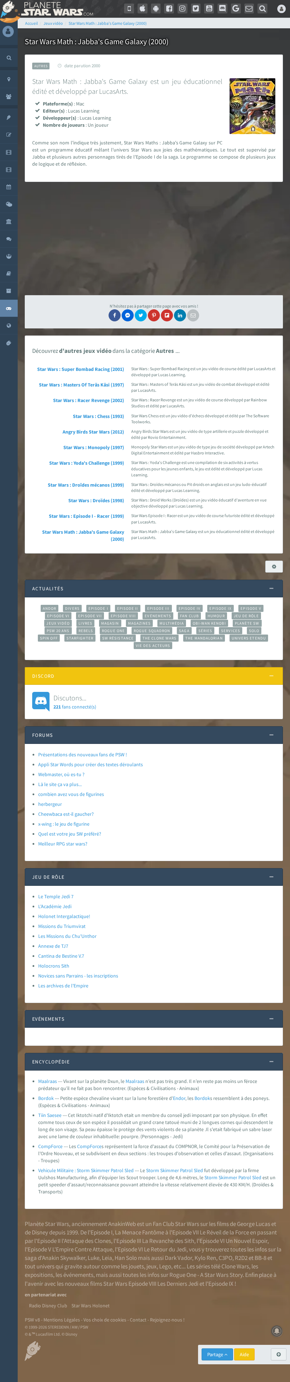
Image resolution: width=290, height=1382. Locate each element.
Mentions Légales (62, 1320)
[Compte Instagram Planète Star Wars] (182, 8)
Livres (85, 623)
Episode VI (58, 615)
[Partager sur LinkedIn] (180, 315)
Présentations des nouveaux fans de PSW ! (82, 754)
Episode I (98, 608)
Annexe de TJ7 (53, 946)
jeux (151, 1266)
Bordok (46, 1098)
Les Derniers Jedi (177, 1284)
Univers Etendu (249, 638)
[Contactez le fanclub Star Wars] (249, 8)
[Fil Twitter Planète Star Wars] (196, 8)
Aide (244, 1354)
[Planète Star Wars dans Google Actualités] (236, 8)
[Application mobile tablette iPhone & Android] (129, 8)
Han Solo (126, 1258)
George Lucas (253, 1224)
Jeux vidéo (58, 623)
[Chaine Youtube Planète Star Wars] (209, 8)
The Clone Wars (159, 638)
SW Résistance (118, 638)
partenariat (43, 1294)
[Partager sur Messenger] (128, 315)
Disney (40, 1232)
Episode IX (220, 608)
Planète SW (247, 623)
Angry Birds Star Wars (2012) (93, 432)
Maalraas (47, 1081)
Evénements (158, 615)
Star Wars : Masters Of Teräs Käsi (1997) (81, 385)
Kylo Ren (205, 1258)
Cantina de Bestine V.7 (61, 956)
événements (78, 1275)
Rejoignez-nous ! (167, 1320)
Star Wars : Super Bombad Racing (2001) (80, 369)
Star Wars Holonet (90, 1305)
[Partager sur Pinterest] (154, 315)
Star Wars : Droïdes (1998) (96, 500)
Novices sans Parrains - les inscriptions (78, 976)
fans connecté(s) (74, 701)
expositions (39, 1275)
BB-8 (260, 1258)
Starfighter (79, 638)
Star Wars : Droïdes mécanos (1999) (86, 485)
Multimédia (172, 623)
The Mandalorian (203, 638)
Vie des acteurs (153, 645)
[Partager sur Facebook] (115, 315)
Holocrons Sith (53, 966)
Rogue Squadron (152, 630)
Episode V (250, 608)
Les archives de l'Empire (63, 985)
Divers (72, 608)
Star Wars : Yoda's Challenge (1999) (86, 463)
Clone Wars (235, 1266)
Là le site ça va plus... (60, 784)
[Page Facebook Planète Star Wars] (169, 8)
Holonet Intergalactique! (64, 916)
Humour (216, 615)
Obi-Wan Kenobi (209, 623)
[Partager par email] (193, 315)
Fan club (189, 615)
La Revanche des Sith (168, 1241)
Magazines (139, 623)
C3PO (225, 1258)
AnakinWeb (122, 1224)
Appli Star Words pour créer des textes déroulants (90, 764)
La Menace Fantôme (139, 1232)
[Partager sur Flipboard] (167, 315)
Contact (138, 1320)
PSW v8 (32, 1320)
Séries (205, 630)
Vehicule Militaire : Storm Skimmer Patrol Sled (86, 1170)
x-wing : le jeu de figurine (63, 824)
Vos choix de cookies (104, 1320)
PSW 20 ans (58, 630)
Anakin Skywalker (63, 1258)
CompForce (50, 1146)
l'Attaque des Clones (86, 1241)
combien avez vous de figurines (71, 794)
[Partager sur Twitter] (141, 315)
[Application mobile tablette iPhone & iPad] (142, 8)
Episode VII (90, 615)
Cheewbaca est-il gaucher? (66, 814)
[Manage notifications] (277, 1331)
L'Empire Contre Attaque (82, 1249)
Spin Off (49, 638)
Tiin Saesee (50, 1115)
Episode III (158, 608)
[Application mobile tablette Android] (156, 8)
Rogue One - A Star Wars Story (206, 1275)
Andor (49, 608)
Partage (215, 1354)
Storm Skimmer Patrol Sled (174, 1170)
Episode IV (190, 608)
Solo (254, 630)
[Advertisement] (154, 238)
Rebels (86, 630)
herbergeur (50, 804)
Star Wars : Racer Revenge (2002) (88, 400)
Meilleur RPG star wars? (62, 844)
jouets (136, 1266)
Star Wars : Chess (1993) (98, 416)
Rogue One (113, 630)
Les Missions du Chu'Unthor (67, 936)
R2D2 (241, 1258)
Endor (179, 1098)
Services (230, 630)
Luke (93, 1258)
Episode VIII (123, 615)
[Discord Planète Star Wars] (222, 8)
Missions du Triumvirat (62, 926)
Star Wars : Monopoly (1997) (93, 447)
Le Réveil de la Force (224, 1232)
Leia (107, 1258)
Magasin (110, 623)
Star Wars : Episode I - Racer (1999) (86, 516)
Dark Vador (178, 1258)
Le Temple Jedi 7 (56, 896)
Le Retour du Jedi (165, 1249)
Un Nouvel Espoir (246, 1241)
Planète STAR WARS (56, 9)
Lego (165, 1266)
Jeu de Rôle (246, 615)
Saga (184, 630)
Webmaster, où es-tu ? (61, 774)
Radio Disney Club (48, 1305)
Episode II (127, 608)
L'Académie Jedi (54, 906)
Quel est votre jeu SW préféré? (69, 834)
